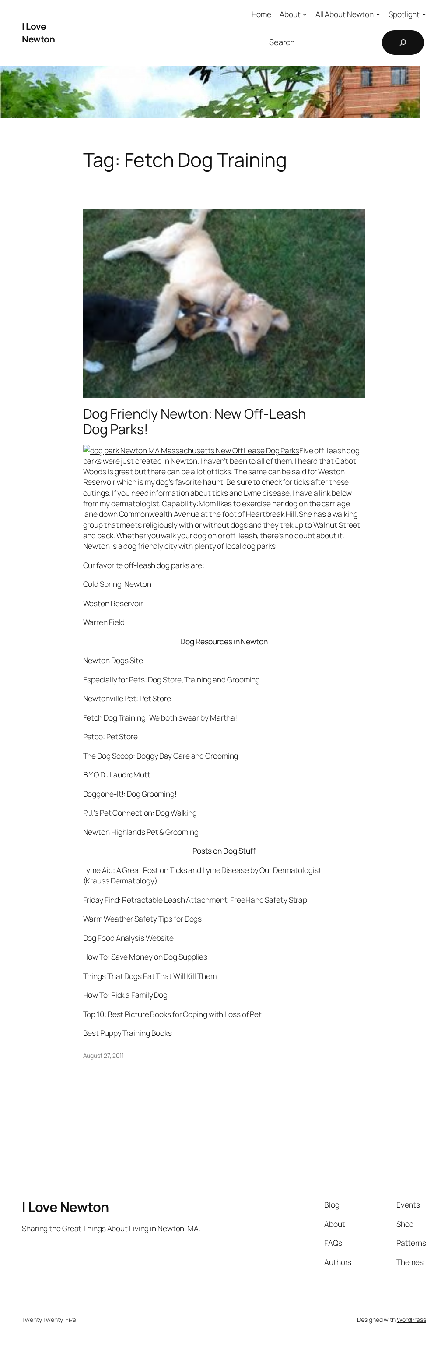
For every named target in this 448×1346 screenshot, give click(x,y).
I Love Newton (38, 32)
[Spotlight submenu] (424, 14)
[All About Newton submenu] (378, 14)
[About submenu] (304, 14)
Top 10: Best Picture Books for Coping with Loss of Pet (172, 1014)
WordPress (411, 1319)
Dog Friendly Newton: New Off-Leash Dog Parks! (194, 421)
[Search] (403, 42)
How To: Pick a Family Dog (125, 994)
